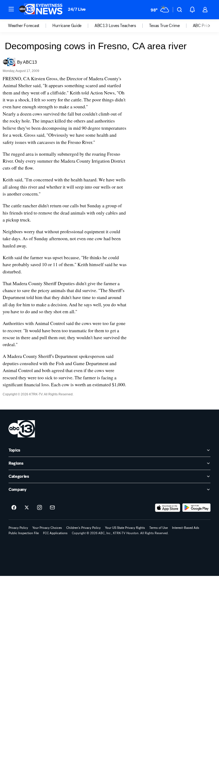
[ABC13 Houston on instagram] (39, 507)
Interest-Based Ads (185, 527)
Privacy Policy (18, 527)
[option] (30, 25)
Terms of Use (158, 527)
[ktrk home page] (22, 428)
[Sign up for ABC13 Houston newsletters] (52, 507)
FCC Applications (55, 533)
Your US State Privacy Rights (125, 527)
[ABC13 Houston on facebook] (14, 507)
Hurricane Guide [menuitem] (66, 25)
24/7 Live (77, 9)
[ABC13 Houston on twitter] (26, 507)
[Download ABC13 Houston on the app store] (168, 507)
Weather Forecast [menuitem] (23, 25)
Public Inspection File (24, 533)
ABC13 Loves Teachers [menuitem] (115, 25)
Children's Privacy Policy (83, 527)
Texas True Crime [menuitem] (164, 25)
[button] (11, 9)
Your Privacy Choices (47, 527)
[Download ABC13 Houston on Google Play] (196, 507)
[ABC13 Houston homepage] (40, 10)
